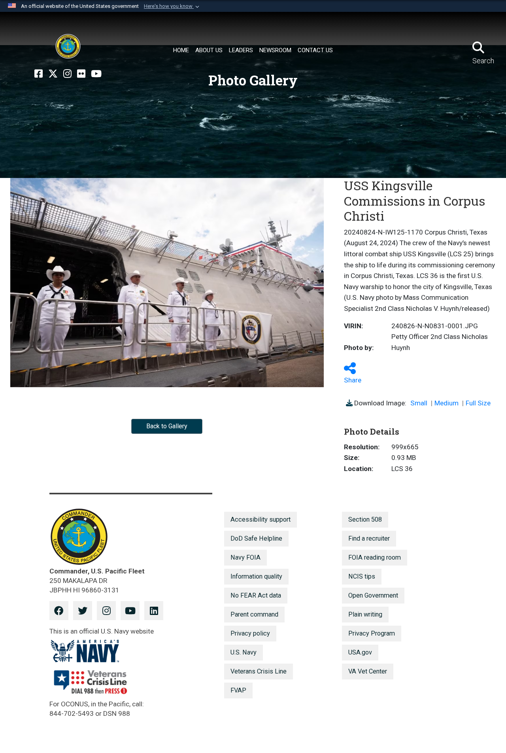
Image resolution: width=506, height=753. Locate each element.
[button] (172, 6)
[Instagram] (67, 73)
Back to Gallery (166, 426)
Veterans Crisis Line (258, 671)
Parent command (254, 614)
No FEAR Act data (255, 595)
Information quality (256, 576)
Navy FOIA (245, 557)
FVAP (238, 690)
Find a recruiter (369, 538)
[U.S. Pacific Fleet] (68, 46)
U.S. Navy (243, 652)
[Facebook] (38, 73)
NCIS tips (361, 576)
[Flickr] (81, 73)
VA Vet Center (367, 671)
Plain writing (365, 614)
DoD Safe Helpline (256, 538)
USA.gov (360, 652)
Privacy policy (250, 633)
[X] (53, 73)
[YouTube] (96, 73)
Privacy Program (371, 633)
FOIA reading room (374, 557)
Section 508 (365, 519)
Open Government (373, 595)
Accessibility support (260, 519)
